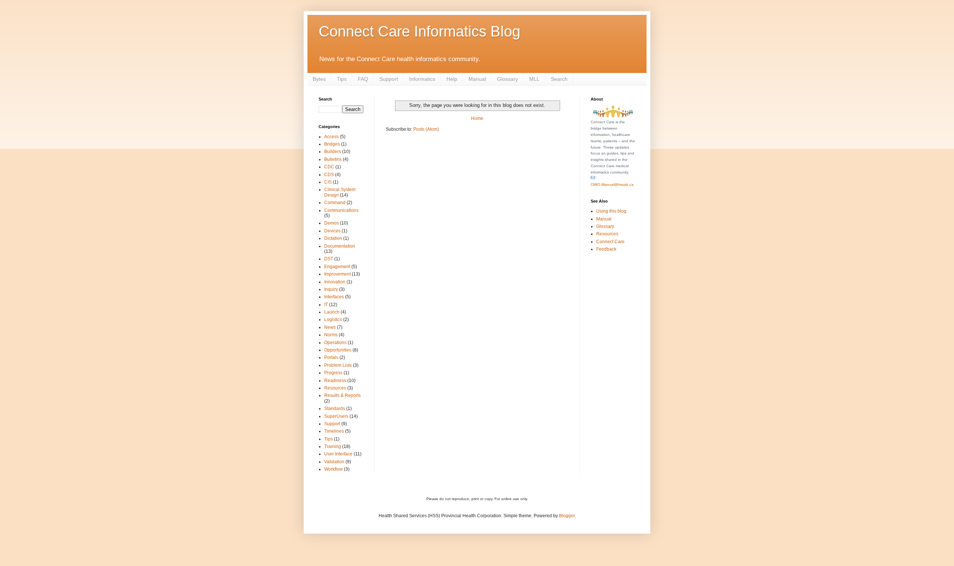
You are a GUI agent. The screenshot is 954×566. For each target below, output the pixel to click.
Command (334, 202)
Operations (335, 342)
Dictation (333, 238)
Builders (332, 151)
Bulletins (333, 159)
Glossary (507, 79)
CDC (329, 166)
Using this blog (611, 211)
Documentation (339, 246)
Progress (333, 372)
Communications (341, 210)
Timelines (334, 431)
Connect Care (610, 241)
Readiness (335, 380)
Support (388, 79)
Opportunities (337, 350)
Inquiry (331, 289)
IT (326, 304)
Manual (477, 79)
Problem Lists (338, 365)
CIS (328, 182)
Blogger (567, 515)
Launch (331, 312)
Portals (331, 357)
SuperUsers (336, 416)
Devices (332, 230)
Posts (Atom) (426, 129)
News (330, 327)
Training (332, 446)
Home (477, 118)
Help (451, 79)
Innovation (334, 281)
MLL (534, 79)
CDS (329, 174)
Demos (331, 223)
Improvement (337, 274)
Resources (335, 388)
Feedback (606, 249)
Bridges (332, 144)
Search (559, 79)
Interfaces (334, 296)
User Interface (338, 454)
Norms (331, 334)
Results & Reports (342, 395)
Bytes (319, 79)
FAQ (363, 79)
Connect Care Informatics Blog (419, 31)
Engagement (337, 266)
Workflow (333, 469)
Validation (334, 461)
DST (328, 258)
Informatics (422, 79)
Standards (334, 408)
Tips (342, 79)
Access (331, 136)
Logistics (333, 319)
